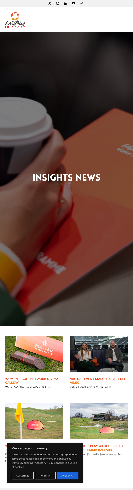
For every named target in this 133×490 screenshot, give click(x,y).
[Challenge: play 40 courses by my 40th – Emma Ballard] (99, 421)
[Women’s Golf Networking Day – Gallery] (34, 354)
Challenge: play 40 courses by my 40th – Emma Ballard (96, 448)
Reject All (45, 475)
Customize (22, 475)
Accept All (67, 475)
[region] (45, 463)
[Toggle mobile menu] (126, 13)
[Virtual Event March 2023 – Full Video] (99, 354)
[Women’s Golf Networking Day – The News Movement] (34, 421)
